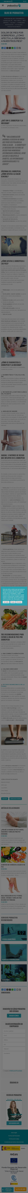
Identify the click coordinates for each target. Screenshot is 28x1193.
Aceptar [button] (13, 602)
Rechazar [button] (19, 602)
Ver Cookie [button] (6, 602)
